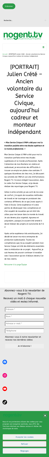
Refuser (24, 444)
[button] (45, 415)
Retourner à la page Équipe (15, 265)
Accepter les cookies (25, 437)
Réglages (24, 451)
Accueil (5, 54)
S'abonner (9, 6)
